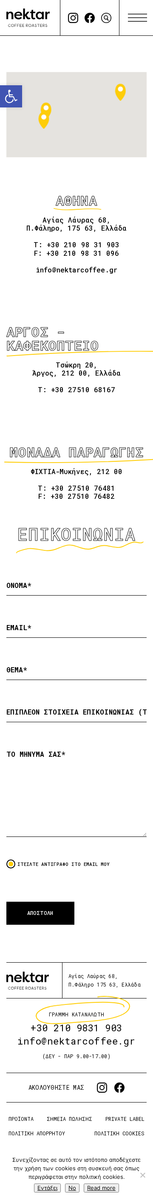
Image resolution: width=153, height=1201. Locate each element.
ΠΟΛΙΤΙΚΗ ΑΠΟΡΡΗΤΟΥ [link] (36, 1133)
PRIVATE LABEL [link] (124, 1118)
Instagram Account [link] (73, 18)
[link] (11, 96)
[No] (142, 1175)
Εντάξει (47, 1187)
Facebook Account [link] (90, 18)
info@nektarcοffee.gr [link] (76, 1041)
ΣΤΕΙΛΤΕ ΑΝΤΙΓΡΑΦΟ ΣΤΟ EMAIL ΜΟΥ (63, 864)
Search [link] (106, 18)
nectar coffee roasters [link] (28, 18)
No (72, 1187)
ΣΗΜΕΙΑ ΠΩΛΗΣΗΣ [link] (69, 1118)
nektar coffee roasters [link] (27, 980)
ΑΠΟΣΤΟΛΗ (40, 912)
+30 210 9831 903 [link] (76, 1028)
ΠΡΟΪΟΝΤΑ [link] (21, 1118)
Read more (101, 1187)
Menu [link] (137, 18)
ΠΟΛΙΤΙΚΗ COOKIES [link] (119, 1133)
